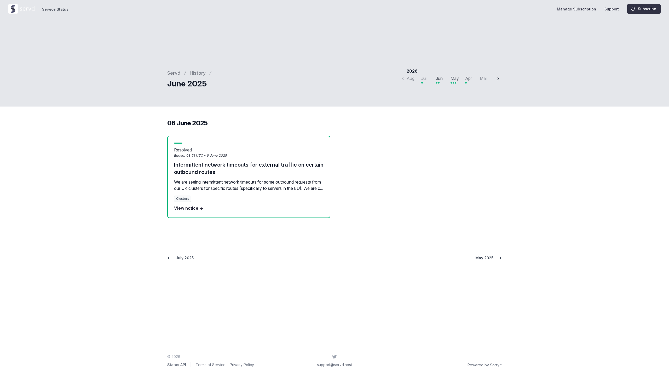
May (455, 78)
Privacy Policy (242, 364)
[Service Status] (21, 9)
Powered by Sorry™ (485, 365)
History (198, 73)
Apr (468, 78)
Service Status (55, 9)
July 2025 (185, 258)
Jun (439, 78)
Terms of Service (211, 364)
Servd (173, 73)
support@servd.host (334, 364)
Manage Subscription (576, 9)
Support (611, 9)
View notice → (188, 208)
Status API (176, 364)
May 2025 (484, 258)
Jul (423, 78)
